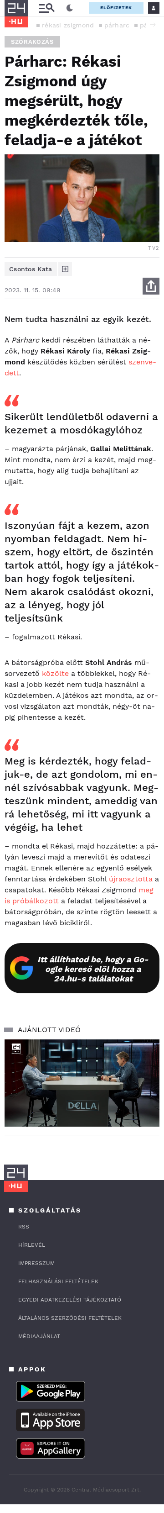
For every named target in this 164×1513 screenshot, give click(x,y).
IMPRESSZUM (36, 1263)
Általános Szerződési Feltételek (70, 1318)
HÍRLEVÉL (31, 1245)
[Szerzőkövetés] (65, 269)
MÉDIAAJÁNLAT (39, 1336)
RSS (23, 1226)
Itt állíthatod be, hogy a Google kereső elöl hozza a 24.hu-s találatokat (93, 968)
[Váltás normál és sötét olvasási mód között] (69, 8)
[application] (82, 1083)
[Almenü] (46, 8)
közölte (55, 673)
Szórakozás (32, 41)
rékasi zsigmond (68, 25)
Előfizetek (116, 7)
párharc (117, 25)
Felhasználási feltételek (58, 1281)
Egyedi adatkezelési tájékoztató (69, 1300)
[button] (152, 24)
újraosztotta (131, 879)
